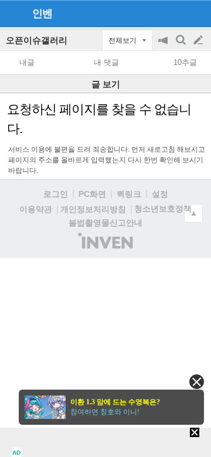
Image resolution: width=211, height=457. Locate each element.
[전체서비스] (197, 13)
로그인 (55, 194)
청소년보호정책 (163, 208)
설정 (160, 194)
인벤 (42, 13)
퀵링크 (129, 194)
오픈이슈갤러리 (36, 40)
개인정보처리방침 (93, 209)
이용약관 (35, 209)
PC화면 (92, 194)
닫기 (196, 381)
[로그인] (176, 13)
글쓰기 (199, 40)
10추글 (185, 62)
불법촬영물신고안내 (105, 222)
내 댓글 (106, 62)
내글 (27, 62)
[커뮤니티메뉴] (12, 13)
